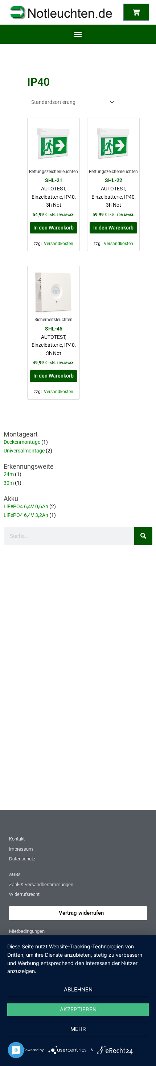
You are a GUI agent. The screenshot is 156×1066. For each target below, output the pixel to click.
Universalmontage (24, 451)
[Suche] (143, 536)
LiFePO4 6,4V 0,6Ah (26, 506)
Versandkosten (58, 243)
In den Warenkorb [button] (53, 228)
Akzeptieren (78, 1009)
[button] (78, 34)
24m (9, 474)
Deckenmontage (22, 442)
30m (9, 483)
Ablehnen (78, 989)
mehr (78, 1028)
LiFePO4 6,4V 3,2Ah (26, 515)
